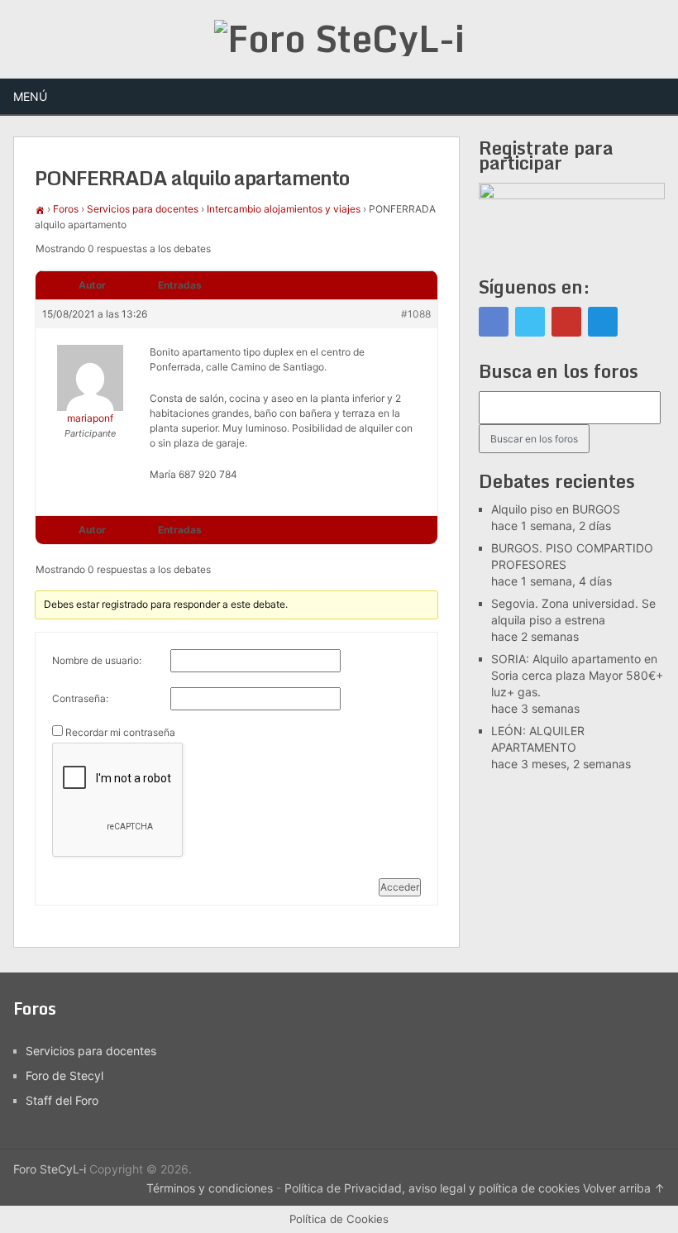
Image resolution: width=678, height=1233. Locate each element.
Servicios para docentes (142, 209)
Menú (30, 96)
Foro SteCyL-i (49, 1169)
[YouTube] (566, 322)
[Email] (603, 322)
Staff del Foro (62, 1100)
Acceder (399, 887)
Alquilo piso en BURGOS (555, 509)
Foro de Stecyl (64, 1075)
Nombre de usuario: (96, 660)
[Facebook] (493, 322)
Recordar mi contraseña (120, 732)
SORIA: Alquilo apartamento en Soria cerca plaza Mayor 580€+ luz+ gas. (577, 675)
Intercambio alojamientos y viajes (283, 209)
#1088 (416, 314)
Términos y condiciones (209, 1188)
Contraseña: (80, 698)
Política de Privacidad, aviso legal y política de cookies (432, 1188)
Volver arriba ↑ (624, 1188)
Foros (66, 209)
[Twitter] (530, 322)
